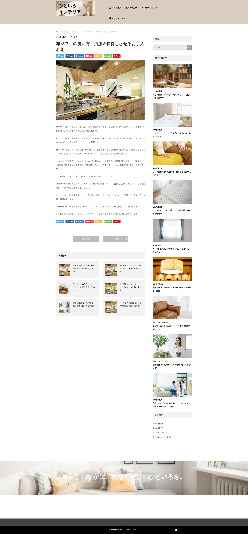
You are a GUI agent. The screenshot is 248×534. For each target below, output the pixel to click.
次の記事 (115, 239)
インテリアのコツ (150, 7)
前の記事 (86, 239)
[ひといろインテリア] (75, 8)
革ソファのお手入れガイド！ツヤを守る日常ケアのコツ (84, 287)
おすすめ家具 (115, 7)
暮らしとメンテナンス (119, 18)
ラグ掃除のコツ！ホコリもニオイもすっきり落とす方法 (130, 287)
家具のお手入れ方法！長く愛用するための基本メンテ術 (84, 268)
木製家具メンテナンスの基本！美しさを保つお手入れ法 (130, 268)
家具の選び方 (131, 7)
